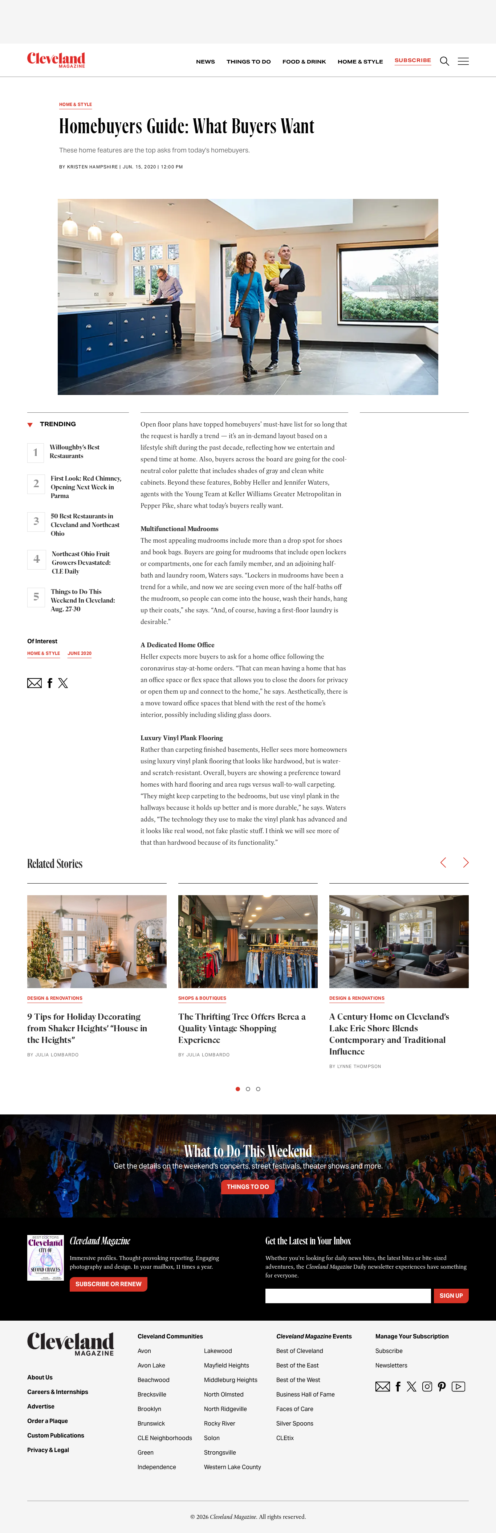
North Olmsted (224, 1394)
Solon (212, 1438)
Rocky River (219, 1423)
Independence (157, 1467)
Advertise (40, 1406)
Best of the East (297, 1365)
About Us (40, 1377)
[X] (411, 1386)
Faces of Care (294, 1409)
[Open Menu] (463, 62)
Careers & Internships (57, 1392)
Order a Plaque (47, 1421)
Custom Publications (55, 1435)
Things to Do (249, 61)
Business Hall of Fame (305, 1394)
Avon (144, 1351)
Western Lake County (232, 1467)
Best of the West (298, 1380)
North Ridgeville (225, 1409)
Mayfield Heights (226, 1365)
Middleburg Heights (230, 1380)
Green (146, 1452)
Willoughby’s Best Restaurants (74, 452)
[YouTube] (458, 1386)
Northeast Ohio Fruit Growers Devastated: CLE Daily (81, 563)
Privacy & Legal (48, 1450)
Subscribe (413, 60)
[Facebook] (398, 1386)
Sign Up (451, 1296)
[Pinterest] (442, 1386)
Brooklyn (149, 1409)
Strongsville (220, 1452)
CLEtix (285, 1438)
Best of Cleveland (299, 1351)
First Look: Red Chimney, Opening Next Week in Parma (86, 488)
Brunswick (151, 1423)
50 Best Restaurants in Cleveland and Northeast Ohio (85, 525)
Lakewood (218, 1351)
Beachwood (154, 1380)
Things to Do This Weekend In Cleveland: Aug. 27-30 (83, 601)
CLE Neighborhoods (165, 1438)
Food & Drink (304, 61)
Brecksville (152, 1394)
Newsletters (391, 1365)
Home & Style (360, 61)
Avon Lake (151, 1365)
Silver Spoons (294, 1423)
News (205, 61)
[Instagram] (427, 1386)
